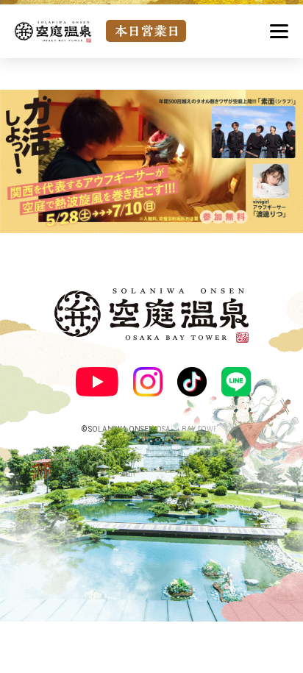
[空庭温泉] (53, 32)
